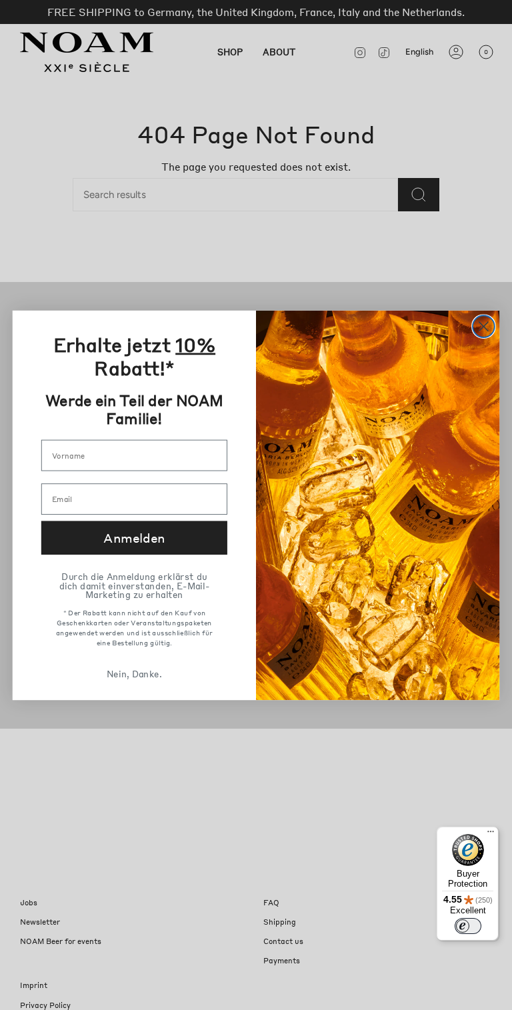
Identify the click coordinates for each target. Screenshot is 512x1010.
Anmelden (134, 537)
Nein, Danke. (134, 673)
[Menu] (491, 835)
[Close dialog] (484, 326)
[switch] (468, 926)
